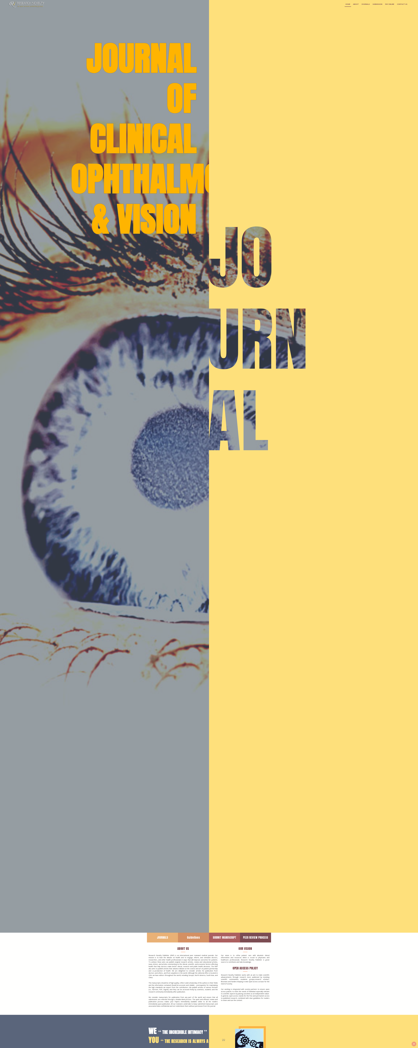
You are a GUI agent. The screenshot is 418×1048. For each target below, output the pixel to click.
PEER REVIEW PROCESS (255, 937)
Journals (366, 4)
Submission (377, 4)
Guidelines (193, 937)
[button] (10, 466)
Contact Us (402, 4)
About (356, 4)
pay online (389, 4)
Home (348, 4)
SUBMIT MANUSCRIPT (224, 937)
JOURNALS (162, 937)
